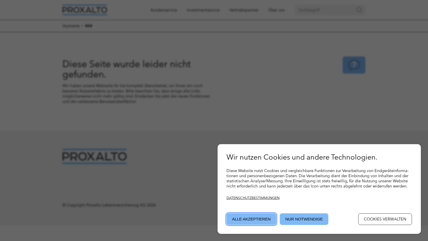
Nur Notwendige (304, 219)
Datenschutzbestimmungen (253, 198)
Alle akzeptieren (251, 219)
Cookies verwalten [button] (385, 219)
